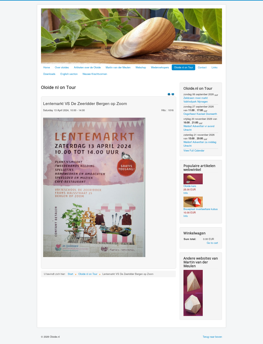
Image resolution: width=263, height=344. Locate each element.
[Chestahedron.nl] (193, 281)
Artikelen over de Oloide (87, 67)
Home (46, 67)
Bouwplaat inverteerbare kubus (200, 209)
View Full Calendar (193, 150)
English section (69, 74)
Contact (202, 67)
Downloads (49, 74)
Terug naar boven (212, 336)
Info (185, 193)
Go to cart (212, 243)
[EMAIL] (173, 94)
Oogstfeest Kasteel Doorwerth (200, 114)
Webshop (141, 67)
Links (215, 67)
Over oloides (62, 67)
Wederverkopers (160, 67)
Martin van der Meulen (118, 67)
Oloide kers (189, 186)
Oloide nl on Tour (183, 67)
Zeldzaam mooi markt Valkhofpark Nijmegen (195, 99)
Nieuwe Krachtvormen (95, 74)
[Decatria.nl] (193, 304)
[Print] (169, 94)
